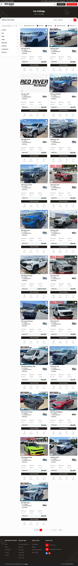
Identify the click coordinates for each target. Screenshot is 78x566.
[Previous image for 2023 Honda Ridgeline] (51, 401)
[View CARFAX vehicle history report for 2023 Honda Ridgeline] (74, 414)
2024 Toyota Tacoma (26, 412)
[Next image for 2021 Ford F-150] (75, 264)
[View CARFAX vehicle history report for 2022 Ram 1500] (45, 96)
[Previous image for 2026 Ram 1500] (51, 446)
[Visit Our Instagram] (49, 554)
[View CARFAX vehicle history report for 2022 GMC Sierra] (45, 141)
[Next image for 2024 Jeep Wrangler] (75, 83)
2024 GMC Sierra (25, 230)
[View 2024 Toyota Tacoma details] (34, 401)
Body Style (4, 42)
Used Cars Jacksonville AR (24, 544)
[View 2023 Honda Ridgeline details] (63, 401)
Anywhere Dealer (69, 563)
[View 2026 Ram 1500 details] (63, 446)
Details (44, 70)
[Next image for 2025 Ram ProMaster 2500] (45, 355)
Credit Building (35, 544)
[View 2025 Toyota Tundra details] (34, 174)
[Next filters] (76, 26)
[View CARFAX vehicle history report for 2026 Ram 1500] (74, 459)
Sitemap (26, 564)
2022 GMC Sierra (25, 139)
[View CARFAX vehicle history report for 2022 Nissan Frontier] (45, 278)
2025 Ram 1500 (54, 48)
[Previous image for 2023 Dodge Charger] (22, 446)
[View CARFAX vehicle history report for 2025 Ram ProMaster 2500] (45, 369)
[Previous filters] (22, 26)
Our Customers (8, 549)
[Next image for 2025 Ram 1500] (75, 37)
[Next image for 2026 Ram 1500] (75, 446)
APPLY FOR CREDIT (72, 4)
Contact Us (61, 4)
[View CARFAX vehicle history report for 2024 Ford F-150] (74, 141)
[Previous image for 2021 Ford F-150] (51, 264)
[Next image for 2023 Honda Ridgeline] (75, 401)
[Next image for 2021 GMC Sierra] (45, 491)
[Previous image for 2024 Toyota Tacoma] (22, 401)
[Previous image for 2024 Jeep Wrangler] (51, 83)
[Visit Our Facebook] (47, 554)
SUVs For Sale (21, 555)
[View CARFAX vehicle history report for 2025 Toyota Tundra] (45, 187)
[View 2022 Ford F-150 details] (63, 174)
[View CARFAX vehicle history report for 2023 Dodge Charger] (45, 459)
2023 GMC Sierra (25, 48)
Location (4, 30)
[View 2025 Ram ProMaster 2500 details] (34, 355)
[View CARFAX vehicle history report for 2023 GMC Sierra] (45, 51)
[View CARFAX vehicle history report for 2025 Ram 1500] (74, 51)
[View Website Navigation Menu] (2, 4)
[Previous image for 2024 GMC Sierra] (22, 219)
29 (55, 530)
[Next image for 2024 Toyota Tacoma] (45, 401)
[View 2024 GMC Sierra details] (34, 219)
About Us (6, 547)
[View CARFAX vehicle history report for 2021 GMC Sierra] (45, 505)
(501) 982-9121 (73, 1)
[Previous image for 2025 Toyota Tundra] (22, 174)
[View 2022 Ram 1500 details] (34, 83)
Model (3, 39)
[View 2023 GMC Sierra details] (34, 37)
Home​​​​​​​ (35, 14)
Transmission (5, 49)
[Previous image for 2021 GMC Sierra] (22, 491)
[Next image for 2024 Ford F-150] (75, 128)
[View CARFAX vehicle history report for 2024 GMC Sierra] (45, 232)
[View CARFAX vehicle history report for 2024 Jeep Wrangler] (74, 96)
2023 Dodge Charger (26, 457)
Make (3, 36)
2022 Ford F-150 (54, 185)
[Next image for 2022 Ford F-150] (75, 174)
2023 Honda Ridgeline (56, 412)
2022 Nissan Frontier (26, 275)
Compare (24, 70)
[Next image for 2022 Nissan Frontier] (45, 264)
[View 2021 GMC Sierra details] (34, 491)
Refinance (34, 547)
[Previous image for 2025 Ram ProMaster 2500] (22, 355)
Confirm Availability (34, 65)
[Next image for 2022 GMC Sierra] (45, 128)
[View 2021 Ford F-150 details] (63, 264)
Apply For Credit (35, 552)
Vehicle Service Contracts (37, 549)
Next (60, 530)
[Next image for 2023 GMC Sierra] (45, 37)
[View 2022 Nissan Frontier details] (34, 264)
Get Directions (62, 1)
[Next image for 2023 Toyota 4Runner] (45, 310)
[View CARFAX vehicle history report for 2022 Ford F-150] (74, 187)
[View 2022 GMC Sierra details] (34, 128)
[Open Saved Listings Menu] (55, 4)
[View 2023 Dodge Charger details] (34, 446)
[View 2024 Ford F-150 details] (63, 128)
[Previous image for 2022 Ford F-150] (51, 174)
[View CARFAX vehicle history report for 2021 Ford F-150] (74, 278)
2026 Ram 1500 (54, 457)
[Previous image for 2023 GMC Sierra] (22, 37)
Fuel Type (4, 46)
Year (3, 33)
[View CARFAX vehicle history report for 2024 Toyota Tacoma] (45, 414)
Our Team (7, 552)
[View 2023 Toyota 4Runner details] (34, 310)
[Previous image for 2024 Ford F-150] (51, 128)
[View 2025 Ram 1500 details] (63, 37)
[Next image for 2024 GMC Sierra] (45, 219)
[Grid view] (75, 20)
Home (6, 544)
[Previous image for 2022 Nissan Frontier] (22, 264)
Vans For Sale (21, 557)
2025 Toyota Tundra (26, 185)
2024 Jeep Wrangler (55, 94)
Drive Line (4, 52)
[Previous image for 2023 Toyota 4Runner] (22, 310)
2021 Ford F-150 (54, 275)
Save (37, 70)
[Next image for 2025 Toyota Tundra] (45, 174)
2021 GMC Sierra (25, 502)
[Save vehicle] (46, 30)
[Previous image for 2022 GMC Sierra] (22, 128)
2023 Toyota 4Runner (27, 321)
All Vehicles (21, 547)
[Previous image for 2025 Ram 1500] (51, 37)
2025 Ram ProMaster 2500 (28, 366)
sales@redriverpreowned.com (55, 549)
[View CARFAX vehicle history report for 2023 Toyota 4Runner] (45, 323)
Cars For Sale (21, 549)
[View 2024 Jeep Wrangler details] (63, 83)
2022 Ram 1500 (25, 94)
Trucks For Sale (21, 552)
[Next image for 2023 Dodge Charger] (45, 446)
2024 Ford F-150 (54, 139)
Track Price (31, 70)
